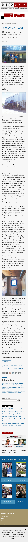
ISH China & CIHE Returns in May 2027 (12, 409)
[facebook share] (3, 373)
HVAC (20, 365)
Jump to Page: (6, 398)
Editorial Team (4, 516)
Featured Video (8, 433)
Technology (7, 368)
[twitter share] (6, 373)
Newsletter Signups (8, 15)
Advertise (3, 525)
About (2, 523)
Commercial (9, 23)
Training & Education (17, 368)
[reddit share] (10, 373)
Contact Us (4, 521)
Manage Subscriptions (19, 15)
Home (3, 23)
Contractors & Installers (10, 365)
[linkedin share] (13, 373)
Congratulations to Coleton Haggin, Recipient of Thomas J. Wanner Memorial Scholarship (13, 419)
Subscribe (7, 480)
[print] (19, 373)
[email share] (16, 373)
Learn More (21, 501)
